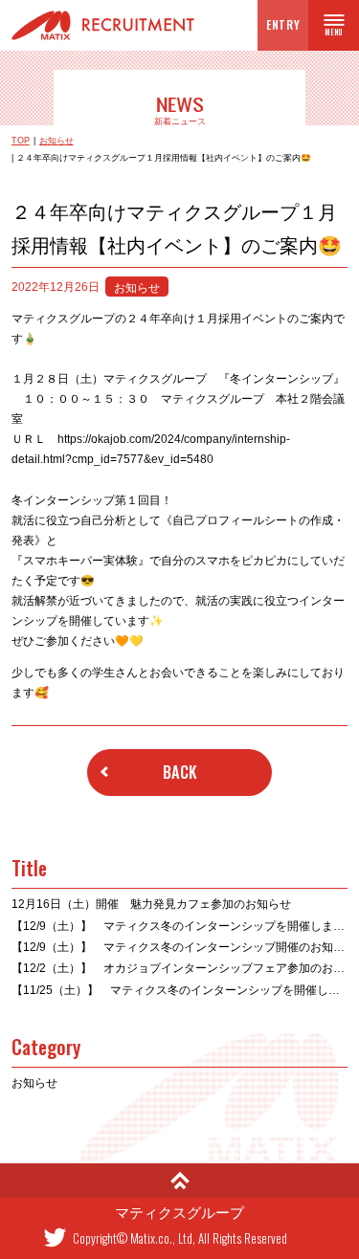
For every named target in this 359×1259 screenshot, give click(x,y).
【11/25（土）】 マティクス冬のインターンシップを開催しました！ (179, 989)
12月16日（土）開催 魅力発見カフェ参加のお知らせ (151, 903)
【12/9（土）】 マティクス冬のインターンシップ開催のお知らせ (179, 946)
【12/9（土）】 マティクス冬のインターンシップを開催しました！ (179, 925)
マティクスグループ (179, 1213)
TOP (20, 141)
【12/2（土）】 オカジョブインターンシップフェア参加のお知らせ (179, 967)
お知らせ (56, 141)
